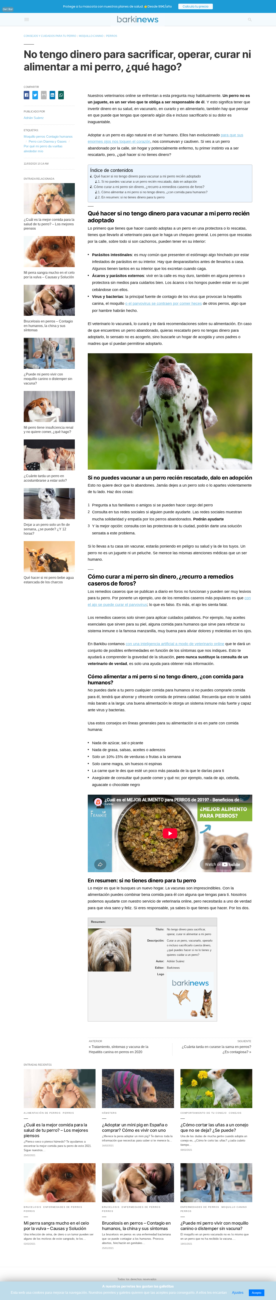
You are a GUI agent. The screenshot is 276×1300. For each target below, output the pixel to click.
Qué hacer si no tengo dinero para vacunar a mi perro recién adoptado (147, 176)
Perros (111, 35)
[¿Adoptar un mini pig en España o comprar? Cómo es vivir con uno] (138, 1107)
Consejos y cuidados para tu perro (50, 35)
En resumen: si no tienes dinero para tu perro (133, 197)
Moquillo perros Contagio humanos (48, 136)
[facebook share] (26, 95)
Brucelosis (32, 1207)
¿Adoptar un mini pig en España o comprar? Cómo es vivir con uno (134, 1127)
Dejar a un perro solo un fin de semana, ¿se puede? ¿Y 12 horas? (47, 529)
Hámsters (109, 1113)
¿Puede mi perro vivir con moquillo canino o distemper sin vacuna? (48, 378)
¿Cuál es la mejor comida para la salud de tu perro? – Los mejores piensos (49, 224)
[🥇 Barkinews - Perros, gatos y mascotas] (138, 19)
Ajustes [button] (237, 1292)
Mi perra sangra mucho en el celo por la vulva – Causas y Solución (56, 1226)
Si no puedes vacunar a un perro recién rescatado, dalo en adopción (149, 181)
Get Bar (8, 9)
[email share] (44, 95)
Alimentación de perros (42, 1113)
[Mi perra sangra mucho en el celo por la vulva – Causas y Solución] (49, 266)
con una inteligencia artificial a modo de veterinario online (175, 644)
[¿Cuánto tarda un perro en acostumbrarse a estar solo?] (49, 469)
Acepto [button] (256, 1292)
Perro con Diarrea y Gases (48, 141)
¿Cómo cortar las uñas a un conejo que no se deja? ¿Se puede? (214, 1127)
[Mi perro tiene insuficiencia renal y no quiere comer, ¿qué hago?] (49, 421)
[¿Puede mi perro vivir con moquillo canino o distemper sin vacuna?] (49, 367)
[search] (249, 19)
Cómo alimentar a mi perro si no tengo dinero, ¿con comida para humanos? (154, 192)
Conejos (235, 1113)
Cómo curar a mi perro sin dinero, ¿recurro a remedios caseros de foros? (149, 187)
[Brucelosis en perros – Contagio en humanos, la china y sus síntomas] (49, 314)
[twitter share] (35, 95)
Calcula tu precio (196, 6)
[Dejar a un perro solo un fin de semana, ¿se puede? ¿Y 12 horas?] (49, 518)
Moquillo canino (91, 35)
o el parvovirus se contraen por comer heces (163, 303)
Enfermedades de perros (62, 1207)
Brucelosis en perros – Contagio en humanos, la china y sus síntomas (48, 325)
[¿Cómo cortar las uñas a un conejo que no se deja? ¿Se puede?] (216, 1107)
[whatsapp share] (61, 95)
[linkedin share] (52, 95)
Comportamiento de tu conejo (203, 1113)
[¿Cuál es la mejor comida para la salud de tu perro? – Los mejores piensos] (49, 213)
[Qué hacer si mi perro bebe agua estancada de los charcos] (49, 571)
